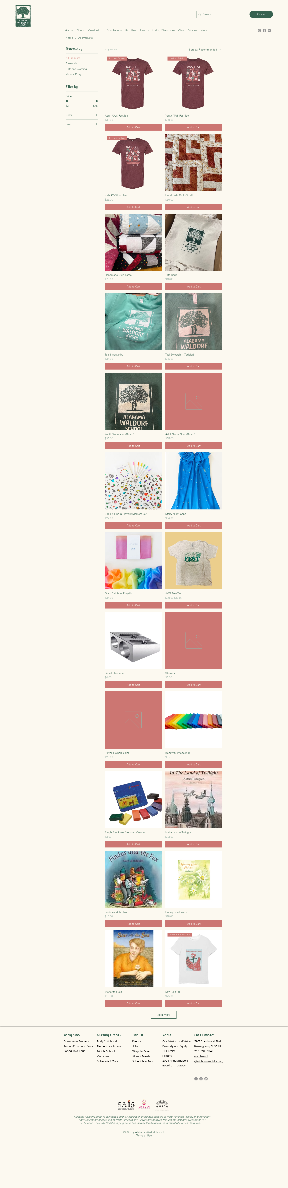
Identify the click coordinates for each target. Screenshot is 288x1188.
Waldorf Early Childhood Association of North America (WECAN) (144, 1118)
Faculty (167, 1056)
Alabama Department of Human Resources (175, 1123)
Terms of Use (144, 1135)
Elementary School (109, 1046)
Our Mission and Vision (176, 1041)
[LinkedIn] (269, 30)
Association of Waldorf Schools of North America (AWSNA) (161, 1116)
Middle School (106, 1051)
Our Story (168, 1051)
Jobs (135, 1046)
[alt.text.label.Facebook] (264, 30)
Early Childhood (107, 1041)
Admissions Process (76, 1041)
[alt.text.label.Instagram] (259, 30)
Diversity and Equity (175, 1046)
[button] (80, 30)
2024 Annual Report (175, 1061)
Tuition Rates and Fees (78, 1046)
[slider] (67, 101)
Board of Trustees (174, 1065)
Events (136, 1041)
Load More (163, 1014)
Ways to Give (141, 1051)
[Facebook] (196, 1078)
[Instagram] (201, 1078)
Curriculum (104, 1056)
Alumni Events (141, 1056)
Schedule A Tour (74, 1051)
